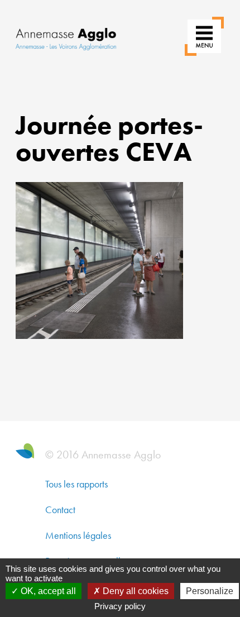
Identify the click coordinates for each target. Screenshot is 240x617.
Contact (60, 509)
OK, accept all (47, 591)
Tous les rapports (76, 483)
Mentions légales (78, 535)
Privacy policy (120, 606)
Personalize (209, 591)
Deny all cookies (134, 591)
